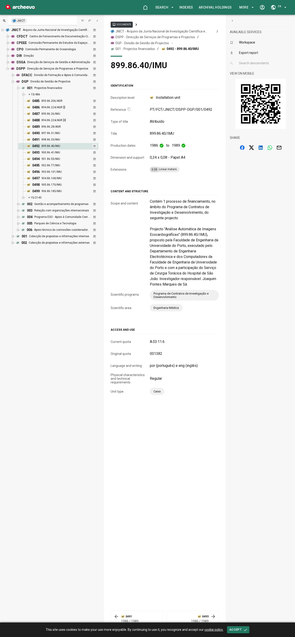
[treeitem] (63, 146)
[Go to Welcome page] (145, 7)
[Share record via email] (279, 147)
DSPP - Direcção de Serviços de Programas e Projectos (155, 37)
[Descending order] (90, 20)
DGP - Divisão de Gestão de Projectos (142, 43)
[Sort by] (82, 20)
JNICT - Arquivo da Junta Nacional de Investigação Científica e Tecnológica (160, 31)
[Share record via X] (251, 147)
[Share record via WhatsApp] (269, 147)
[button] (164, 7)
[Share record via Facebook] (242, 147)
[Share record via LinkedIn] (260, 147)
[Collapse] (97, 20)
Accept (235, 629)
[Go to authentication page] (262, 7)
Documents (121, 24)
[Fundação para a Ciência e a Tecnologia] (21, 8)
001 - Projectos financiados (135, 49)
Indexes (186, 7)
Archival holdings (215, 7)
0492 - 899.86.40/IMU (183, 49)
